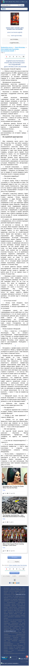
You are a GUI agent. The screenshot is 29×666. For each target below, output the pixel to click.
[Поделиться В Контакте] (18, 583)
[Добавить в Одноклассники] (15, 583)
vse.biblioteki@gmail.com (10, 631)
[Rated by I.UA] (13, 658)
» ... (20, 56)
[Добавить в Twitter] (17, 583)
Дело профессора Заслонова (18, 565)
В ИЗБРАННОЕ (22, 576)
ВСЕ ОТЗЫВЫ (6, 576)
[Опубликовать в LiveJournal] (11, 583)
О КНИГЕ (14, 576)
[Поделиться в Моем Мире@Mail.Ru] (13, 583)
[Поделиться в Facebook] (9, 583)
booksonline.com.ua (20, 594)
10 (23, 56)
